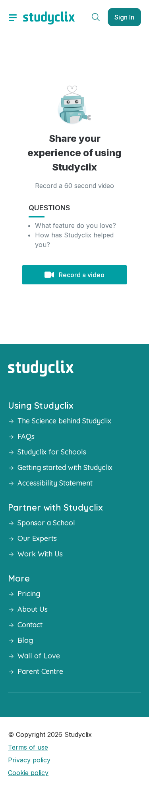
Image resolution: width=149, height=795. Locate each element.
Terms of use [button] (28, 747)
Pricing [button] (28, 593)
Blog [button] (25, 640)
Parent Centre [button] (40, 671)
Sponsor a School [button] (46, 522)
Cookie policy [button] (28, 773)
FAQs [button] (26, 436)
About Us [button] (32, 609)
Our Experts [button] (37, 538)
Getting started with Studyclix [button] (64, 467)
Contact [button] (30, 624)
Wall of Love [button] (38, 655)
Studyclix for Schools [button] (51, 451)
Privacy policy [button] (29, 760)
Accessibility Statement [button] (55, 483)
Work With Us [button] (40, 553)
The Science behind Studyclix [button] (64, 420)
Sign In (124, 17)
